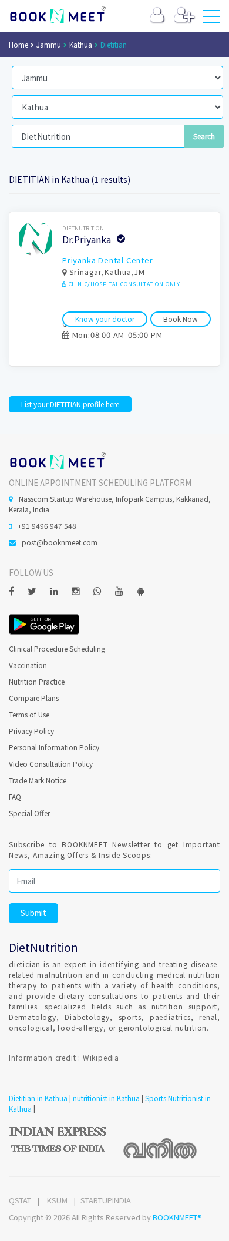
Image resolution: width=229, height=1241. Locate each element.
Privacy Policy (31, 731)
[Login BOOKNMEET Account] (157, 17)
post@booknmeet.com (59, 542)
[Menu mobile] (211, 19)
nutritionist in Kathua (106, 1098)
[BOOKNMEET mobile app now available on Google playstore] (44, 623)
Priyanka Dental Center (107, 260)
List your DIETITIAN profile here (70, 404)
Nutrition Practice (37, 681)
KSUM (57, 1200)
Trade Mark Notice (37, 780)
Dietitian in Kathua (38, 1098)
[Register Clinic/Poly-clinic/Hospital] (184, 17)
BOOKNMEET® (177, 1217)
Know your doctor (104, 319)
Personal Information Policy (54, 747)
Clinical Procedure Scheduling (57, 648)
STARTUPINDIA (105, 1200)
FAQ (15, 796)
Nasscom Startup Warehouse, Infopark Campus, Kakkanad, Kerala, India (110, 504)
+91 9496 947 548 (47, 526)
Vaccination (28, 665)
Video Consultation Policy (51, 764)
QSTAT (20, 1200)
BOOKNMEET (57, 15)
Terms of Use (29, 714)
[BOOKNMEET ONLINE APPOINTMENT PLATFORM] (57, 459)
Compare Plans (34, 698)
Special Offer (29, 813)
